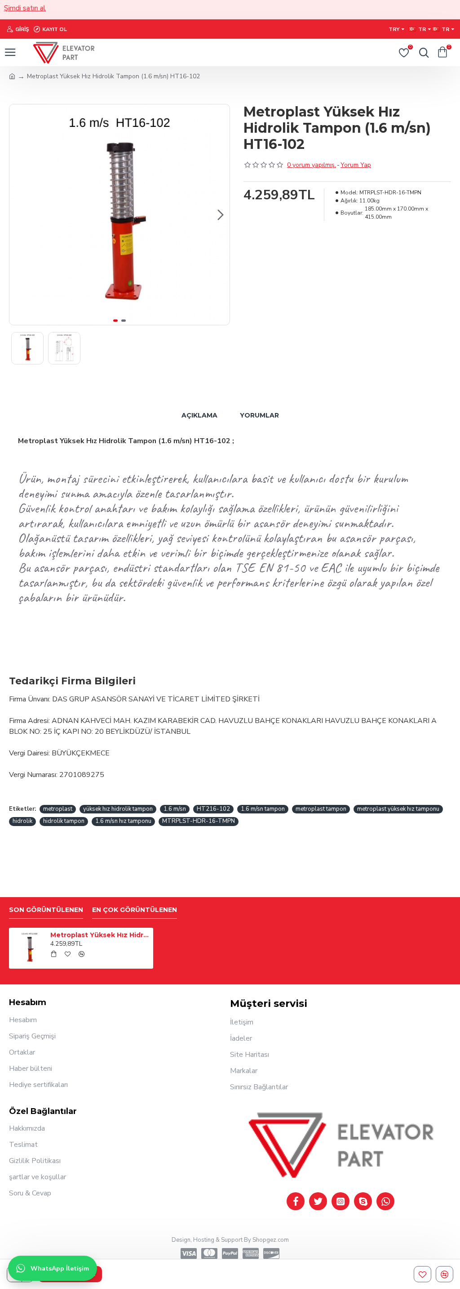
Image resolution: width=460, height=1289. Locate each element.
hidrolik (22, 821)
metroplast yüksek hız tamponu (398, 809)
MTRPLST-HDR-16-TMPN (198, 821)
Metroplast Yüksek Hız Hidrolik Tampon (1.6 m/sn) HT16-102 (100, 935)
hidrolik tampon (63, 821)
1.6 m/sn (175, 809)
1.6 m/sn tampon (263, 809)
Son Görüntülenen (46, 910)
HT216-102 (213, 809)
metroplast (57, 809)
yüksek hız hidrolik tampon (118, 809)
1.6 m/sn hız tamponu (123, 821)
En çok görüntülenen (134, 910)
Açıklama (199, 415)
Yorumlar (259, 415)
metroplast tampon (321, 809)
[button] (18, 215)
